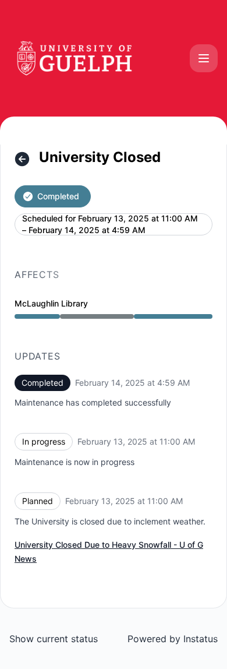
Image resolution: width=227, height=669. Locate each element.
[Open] (204, 58)
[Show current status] (22, 159)
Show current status (53, 639)
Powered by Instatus (172, 639)
